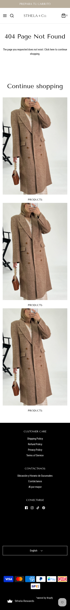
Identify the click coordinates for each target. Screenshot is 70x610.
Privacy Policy (35, 449)
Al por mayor (35, 487)
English (34, 550)
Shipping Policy (35, 438)
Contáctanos (35, 481)
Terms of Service (35, 455)
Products (35, 199)
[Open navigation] (5, 16)
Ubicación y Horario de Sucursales (35, 475)
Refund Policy (35, 444)
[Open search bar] (13, 16)
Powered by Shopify (44, 598)
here (52, 49)
